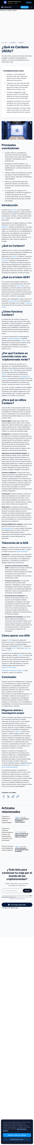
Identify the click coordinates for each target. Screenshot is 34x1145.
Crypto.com (18, 731)
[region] (17, 1131)
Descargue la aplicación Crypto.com (13, 670)
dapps (24, 340)
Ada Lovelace (20, 286)
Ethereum (5, 227)
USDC (27, 648)
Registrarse (24, 7)
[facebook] (4, 797)
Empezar (27, 890)
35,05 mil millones (22, 551)
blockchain (13, 210)
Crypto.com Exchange (9, 667)
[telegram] (13, 797)
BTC (21, 646)
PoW (10, 370)
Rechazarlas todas (17, 1139)
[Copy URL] (18, 796)
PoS (4, 307)
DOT (14, 648)
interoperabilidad (7, 528)
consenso (28, 303)
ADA (3, 218)
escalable (5, 260)
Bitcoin (14, 256)
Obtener (29, 2)
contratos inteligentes (14, 338)
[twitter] (8, 797)
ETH (3, 648)
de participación (14, 301)
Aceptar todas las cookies (17, 1135)
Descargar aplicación (18, 905)
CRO (9, 650)
